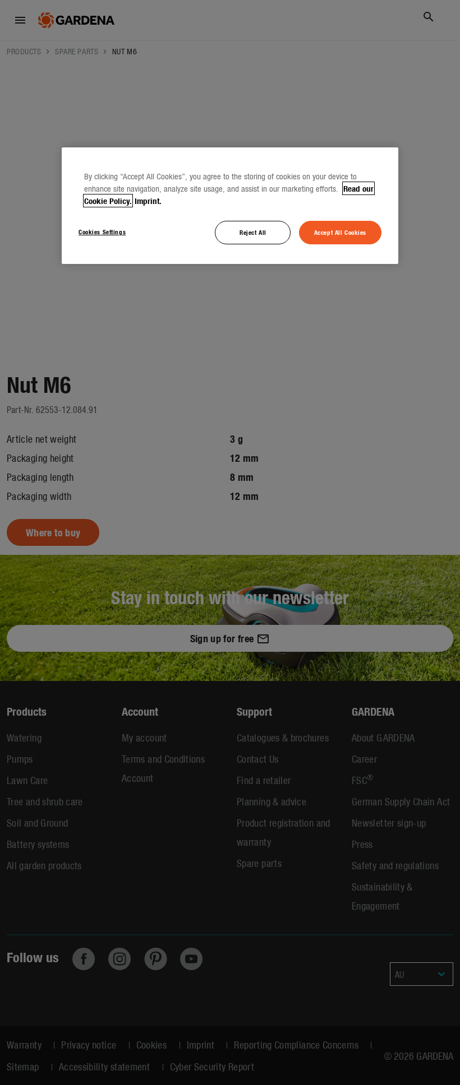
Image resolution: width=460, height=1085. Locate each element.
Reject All (253, 232)
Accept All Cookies (340, 232)
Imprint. (148, 200)
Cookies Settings (102, 231)
